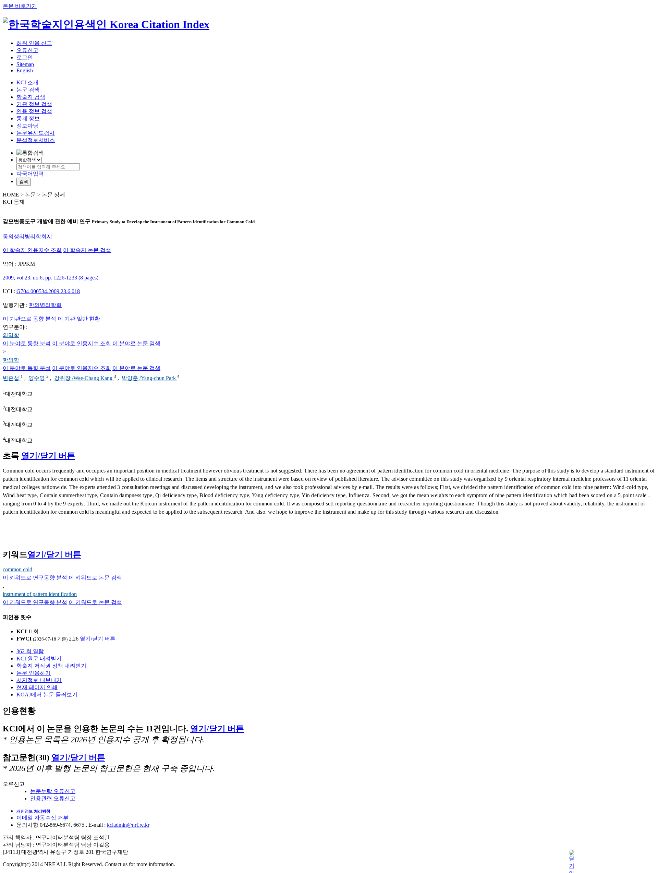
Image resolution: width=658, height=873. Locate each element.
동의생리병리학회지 (27, 236)
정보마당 (27, 126)
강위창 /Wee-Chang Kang (84, 378)
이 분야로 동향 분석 (27, 343)
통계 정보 (28, 118)
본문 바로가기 (20, 6)
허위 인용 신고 (34, 43)
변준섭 (12, 378)
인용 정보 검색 (34, 111)
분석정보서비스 (35, 140)
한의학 (11, 360)
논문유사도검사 (35, 133)
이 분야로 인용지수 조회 (81, 343)
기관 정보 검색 (34, 104)
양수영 (37, 378)
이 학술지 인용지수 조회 (32, 250)
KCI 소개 (27, 82)
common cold (17, 569)
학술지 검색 (30, 97)
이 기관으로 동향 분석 (29, 319)
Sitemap (25, 64)
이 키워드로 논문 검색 (95, 578)
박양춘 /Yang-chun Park (149, 378)
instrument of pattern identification (40, 594)
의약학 (11, 335)
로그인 (24, 57)
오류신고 (27, 50)
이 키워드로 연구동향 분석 (35, 578)
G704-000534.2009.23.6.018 (48, 291)
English (24, 70)
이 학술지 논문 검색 (87, 250)
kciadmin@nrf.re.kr (128, 825)
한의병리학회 (45, 305)
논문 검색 (28, 90)
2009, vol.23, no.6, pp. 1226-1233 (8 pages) (50, 277)
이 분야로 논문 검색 (136, 343)
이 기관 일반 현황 (79, 319)
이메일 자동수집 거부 (42, 818)
